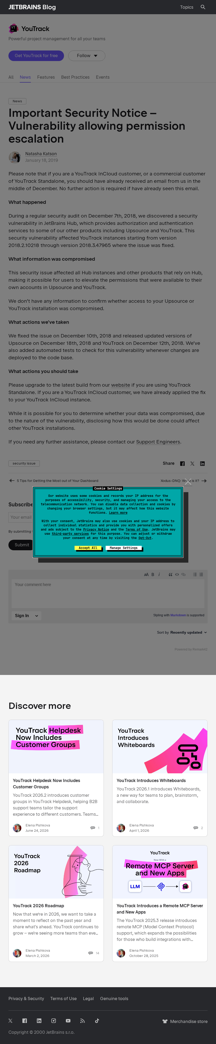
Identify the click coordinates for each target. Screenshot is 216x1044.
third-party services (70, 534)
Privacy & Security (26, 998)
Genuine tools (114, 998)
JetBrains (55, 1032)
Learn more (118, 513)
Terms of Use (137, 529)
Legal (88, 998)
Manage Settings (124, 548)
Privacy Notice (96, 529)
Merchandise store (187, 1023)
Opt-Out (145, 538)
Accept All (88, 548)
